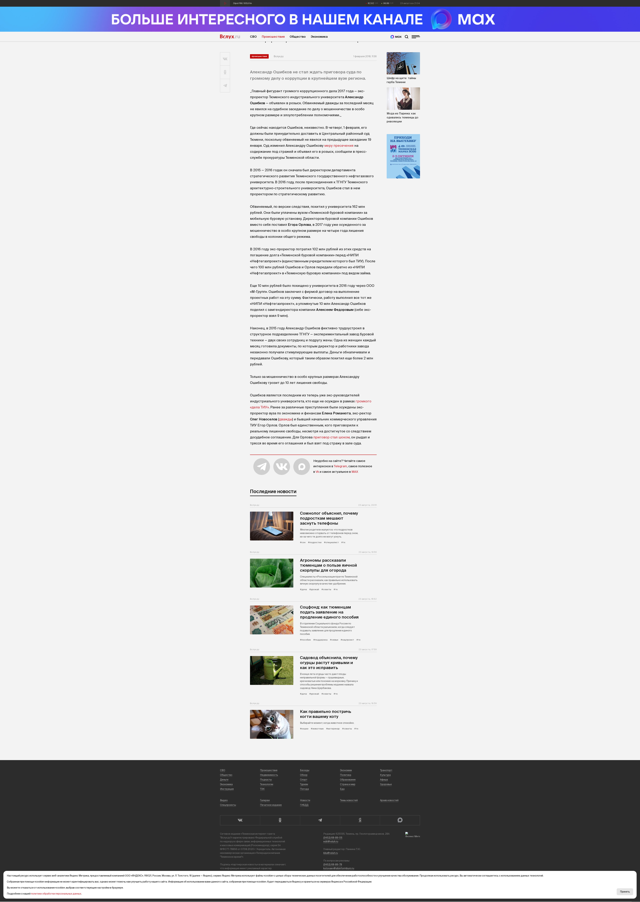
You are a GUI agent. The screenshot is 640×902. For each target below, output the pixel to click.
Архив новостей (389, 800)
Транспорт (386, 770)
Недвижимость (269, 775)
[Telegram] (320, 820)
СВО (253, 36)
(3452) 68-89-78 (332, 864)
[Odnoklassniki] (280, 820)
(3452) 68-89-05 (332, 837)
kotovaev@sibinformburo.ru (338, 868)
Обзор (304, 775)
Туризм (304, 784)
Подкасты (266, 779)
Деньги (224, 779)
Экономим (346, 770)
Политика (345, 775)
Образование (348, 779)
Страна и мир (347, 784)
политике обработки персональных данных (56, 893)
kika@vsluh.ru (330, 853)
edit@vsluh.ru (330, 841)
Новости (305, 800)
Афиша (384, 779)
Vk (317, 471)
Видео (224, 800)
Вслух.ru (230, 37)
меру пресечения (339, 145)
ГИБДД (304, 805)
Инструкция (227, 789)
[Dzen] (360, 820)
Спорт (303, 779)
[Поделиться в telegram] (225, 85)
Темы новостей (349, 800)
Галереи (265, 800)
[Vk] (240, 820)
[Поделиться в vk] (225, 59)
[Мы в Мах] (396, 37)
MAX (355, 471)
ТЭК (262, 789)
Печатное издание (271, 805)
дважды (285, 419)
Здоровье (386, 784)
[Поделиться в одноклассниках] (225, 72)
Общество (298, 36)
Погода (304, 789)
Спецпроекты (228, 805)
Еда (342, 789)
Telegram (340, 466)
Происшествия (273, 36)
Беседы (304, 770)
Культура (385, 775)
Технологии (266, 784)
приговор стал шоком (331, 437)
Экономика (319, 36)
